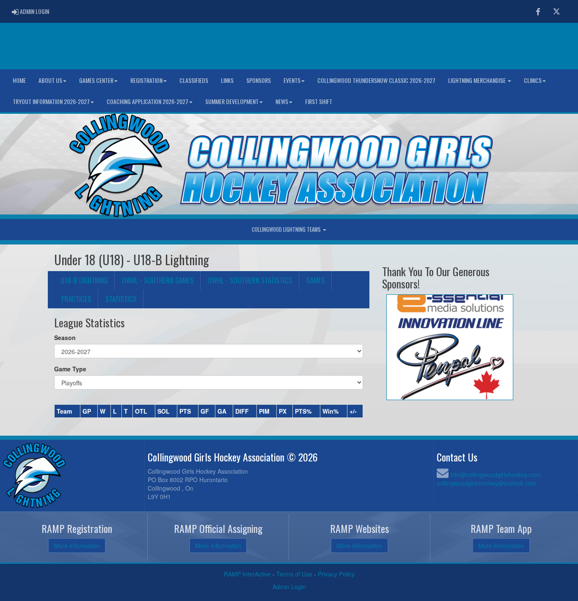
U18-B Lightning (84, 280)
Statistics (121, 299)
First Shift (318, 101)
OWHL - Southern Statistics (250, 280)
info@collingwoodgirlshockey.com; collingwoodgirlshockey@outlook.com (489, 478)
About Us (50, 80)
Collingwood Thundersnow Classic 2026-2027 (376, 80)
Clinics (533, 80)
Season (65, 337)
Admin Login (289, 586)
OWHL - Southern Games (158, 280)
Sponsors (258, 80)
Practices (76, 299)
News (281, 101)
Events (291, 80)
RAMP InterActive (247, 574)
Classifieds (193, 80)
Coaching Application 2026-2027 (147, 101)
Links (227, 80)
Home (19, 80)
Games (315, 280)
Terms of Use (294, 574)
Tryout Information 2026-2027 (51, 101)
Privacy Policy (336, 574)
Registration (146, 80)
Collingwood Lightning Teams (287, 229)
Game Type (70, 369)
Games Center (96, 80)
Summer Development (232, 101)
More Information (77, 545)
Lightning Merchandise (477, 80)
